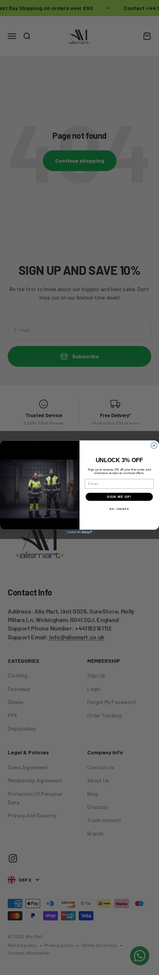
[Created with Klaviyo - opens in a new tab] (79, 532)
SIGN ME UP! (119, 497)
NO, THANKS (119, 508)
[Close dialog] (154, 446)
